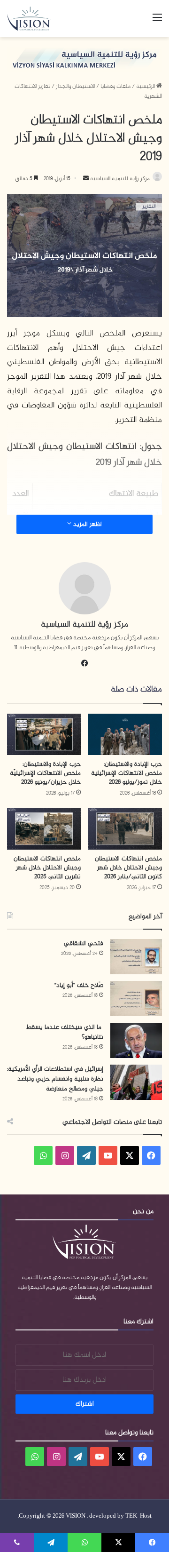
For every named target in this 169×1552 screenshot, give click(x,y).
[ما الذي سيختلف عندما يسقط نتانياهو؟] (136, 1040)
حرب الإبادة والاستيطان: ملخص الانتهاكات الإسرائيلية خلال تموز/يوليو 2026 (126, 773)
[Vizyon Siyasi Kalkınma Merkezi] (33, 19)
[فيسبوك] (84, 663)
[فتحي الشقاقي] (136, 956)
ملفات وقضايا (115, 86)
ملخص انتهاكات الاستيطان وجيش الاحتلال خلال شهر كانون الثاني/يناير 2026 (128, 867)
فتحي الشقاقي (83, 943)
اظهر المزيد (86, 524)
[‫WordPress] (86, 1155)
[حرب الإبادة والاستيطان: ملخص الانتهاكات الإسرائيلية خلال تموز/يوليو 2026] (125, 735)
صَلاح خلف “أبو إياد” (78, 985)
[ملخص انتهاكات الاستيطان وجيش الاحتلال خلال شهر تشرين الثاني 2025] (44, 829)
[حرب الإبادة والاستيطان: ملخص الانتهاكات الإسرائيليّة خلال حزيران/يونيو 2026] (44, 735)
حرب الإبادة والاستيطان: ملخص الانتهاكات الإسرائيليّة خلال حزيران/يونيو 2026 (45, 773)
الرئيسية (146, 86)
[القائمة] (157, 21)
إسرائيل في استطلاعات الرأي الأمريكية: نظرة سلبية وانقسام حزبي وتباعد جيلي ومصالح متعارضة (55, 1079)
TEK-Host (138, 1516)
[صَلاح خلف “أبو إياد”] (136, 998)
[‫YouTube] (108, 1155)
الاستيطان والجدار (75, 86)
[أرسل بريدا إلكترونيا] (86, 178)
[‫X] (129, 1155)
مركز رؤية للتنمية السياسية (119, 178)
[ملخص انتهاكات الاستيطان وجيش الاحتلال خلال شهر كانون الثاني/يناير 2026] (125, 829)
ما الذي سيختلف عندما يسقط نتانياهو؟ (64, 1032)
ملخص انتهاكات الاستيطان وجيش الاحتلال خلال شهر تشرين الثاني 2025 (47, 867)
